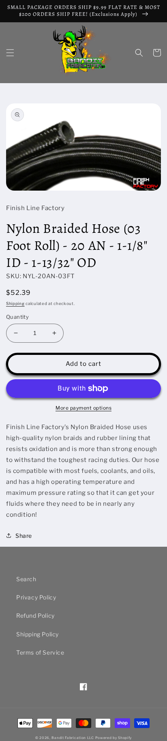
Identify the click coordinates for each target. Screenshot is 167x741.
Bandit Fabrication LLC (72, 738)
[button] (10, 53)
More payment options (83, 408)
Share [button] (23, 535)
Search (26, 579)
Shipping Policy (37, 634)
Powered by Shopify (113, 738)
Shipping (15, 303)
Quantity (17, 317)
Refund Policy (35, 615)
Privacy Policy (36, 597)
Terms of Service (40, 652)
